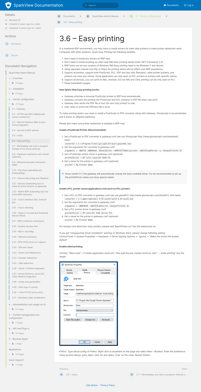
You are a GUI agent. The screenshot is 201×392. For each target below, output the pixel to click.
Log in (190, 5)
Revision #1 (15, 20)
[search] (100, 5)
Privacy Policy (107, 385)
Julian (37, 24)
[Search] (86, 5)
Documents (172, 5)
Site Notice (92, 385)
